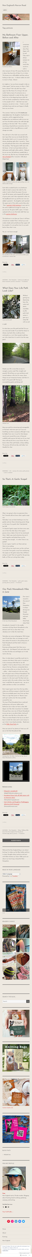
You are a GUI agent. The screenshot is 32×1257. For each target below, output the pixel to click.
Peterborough (5, 833)
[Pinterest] (8, 1221)
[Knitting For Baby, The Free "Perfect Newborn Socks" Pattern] (23, 973)
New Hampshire (13, 279)
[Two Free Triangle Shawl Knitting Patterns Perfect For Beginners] (23, 931)
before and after (6, 281)
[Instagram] (12, 1221)
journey (14, 471)
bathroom (20, 279)
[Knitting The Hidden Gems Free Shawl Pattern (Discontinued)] (23, 959)
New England (11, 831)
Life (10, 471)
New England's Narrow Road (14, 5)
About (4, 1233)
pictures (13, 281)
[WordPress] (16, 1221)
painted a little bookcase (14, 205)
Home (4, 1229)
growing (4, 582)
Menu (5, 10)
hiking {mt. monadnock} (10, 791)
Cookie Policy (5, 1250)
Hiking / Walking (21, 830)
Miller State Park (11, 724)
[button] (12, 775)
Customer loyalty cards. (7, 1107)
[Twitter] (23, 1221)
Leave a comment (8, 472)
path (24, 471)
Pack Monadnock (19, 831)
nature (20, 471)
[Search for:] (14, 1001)
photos (8, 582)
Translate (15, 876)
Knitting (4, 1236)
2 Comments (25, 281)
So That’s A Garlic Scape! (14, 479)
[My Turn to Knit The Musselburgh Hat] (9, 973)
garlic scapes (24, 581)
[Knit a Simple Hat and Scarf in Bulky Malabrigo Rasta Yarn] (9, 945)
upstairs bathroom (11, 214)
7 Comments (22, 833)
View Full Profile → (7, 1212)
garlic (19, 581)
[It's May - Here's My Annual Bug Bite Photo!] (23, 945)
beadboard (26, 279)
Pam (3, 1193)
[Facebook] (19, 1221)
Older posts (16, 840)
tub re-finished (6, 156)
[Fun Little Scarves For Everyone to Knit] (9, 931)
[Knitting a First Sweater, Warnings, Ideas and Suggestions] (9, 959)
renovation (17, 281)
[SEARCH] (28, 1001)
